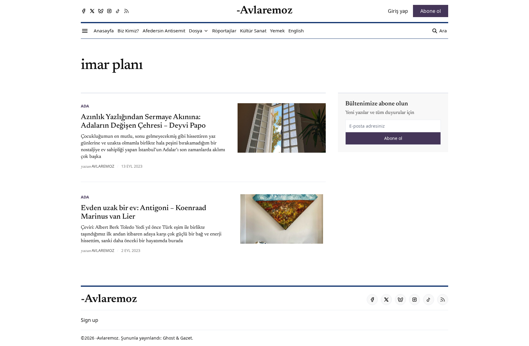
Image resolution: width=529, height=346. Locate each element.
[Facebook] (83, 11)
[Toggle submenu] (206, 30)
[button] (195, 30)
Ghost (169, 338)
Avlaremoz (103, 166)
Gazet (186, 338)
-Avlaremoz (107, 338)
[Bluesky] (100, 11)
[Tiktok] (118, 11)
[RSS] (126, 11)
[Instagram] (109, 11)
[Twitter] (92, 11)
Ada (85, 106)
